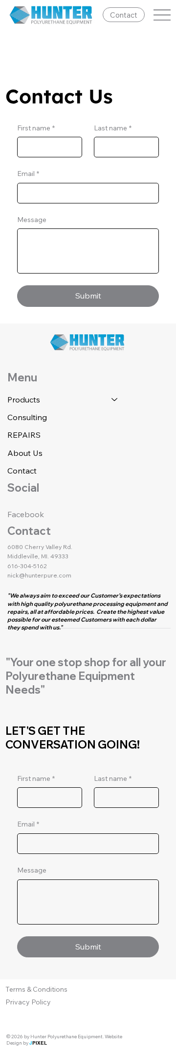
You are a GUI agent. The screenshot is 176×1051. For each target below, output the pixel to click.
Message (31, 219)
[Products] (115, 399)
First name (36, 128)
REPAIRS (24, 435)
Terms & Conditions (36, 989)
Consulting (27, 417)
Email (28, 173)
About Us (25, 453)
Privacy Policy (28, 1002)
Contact (22, 470)
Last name (113, 128)
